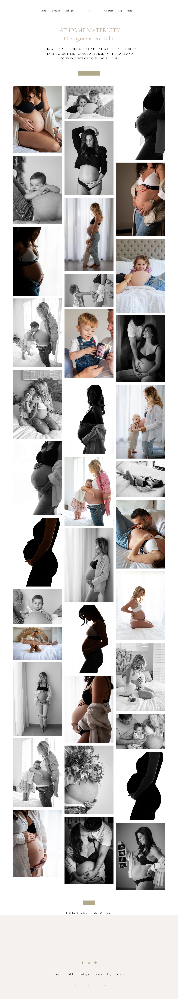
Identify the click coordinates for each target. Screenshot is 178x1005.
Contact (108, 10)
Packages (69, 10)
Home (43, 10)
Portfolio (55, 10)
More (130, 10)
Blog (119, 10)
